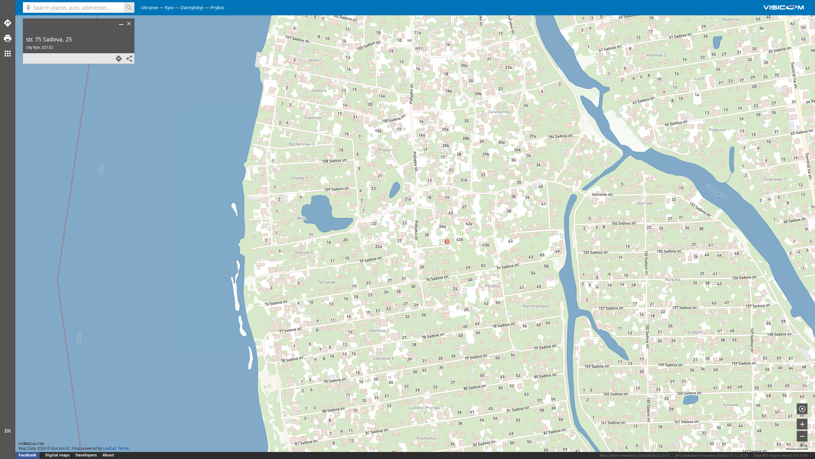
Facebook (27, 455)
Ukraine (149, 7)
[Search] (129, 7)
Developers (86, 455)
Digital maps (58, 455)
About (108, 455)
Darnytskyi (192, 7)
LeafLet (109, 448)
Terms (123, 448)
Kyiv (169, 7)
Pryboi (217, 7)
